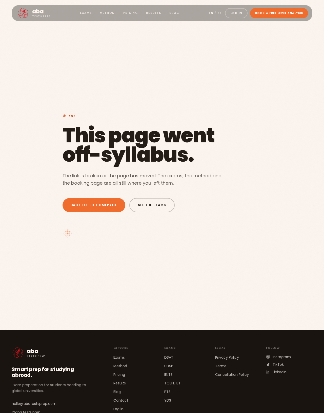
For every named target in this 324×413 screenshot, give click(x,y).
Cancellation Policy (232, 374)
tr (219, 13)
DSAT (168, 357)
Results (153, 13)
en (211, 13)
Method (107, 13)
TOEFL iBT (172, 383)
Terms (221, 365)
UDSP (168, 365)
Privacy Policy (227, 357)
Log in (118, 408)
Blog (174, 13)
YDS (167, 400)
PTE (167, 391)
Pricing (130, 13)
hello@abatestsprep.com (34, 403)
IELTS (168, 374)
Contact (120, 400)
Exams (86, 13)
